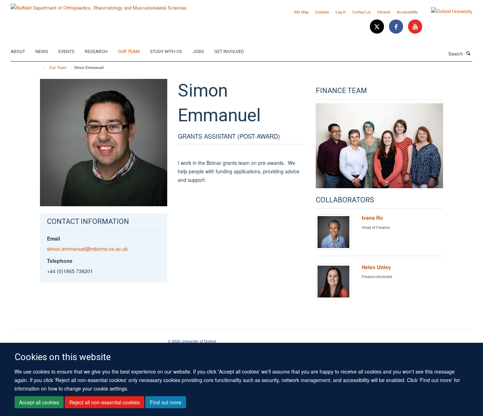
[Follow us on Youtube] (415, 26)
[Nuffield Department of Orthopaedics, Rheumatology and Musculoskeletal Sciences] (99, 5)
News (41, 51)
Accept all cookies (39, 402)
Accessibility (407, 12)
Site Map (301, 12)
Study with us (166, 51)
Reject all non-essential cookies (104, 402)
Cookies (322, 12)
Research (96, 51)
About (18, 51)
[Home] (41, 67)
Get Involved (229, 51)
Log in (341, 12)
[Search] (468, 53)
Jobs (198, 51)
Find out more (165, 402)
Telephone (59, 260)
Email (53, 238)
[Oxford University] (446, 11)
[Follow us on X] (377, 26)
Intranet (383, 12)
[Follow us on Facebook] (397, 26)
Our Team (129, 51)
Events (66, 51)
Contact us (361, 12)
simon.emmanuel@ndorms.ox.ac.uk (87, 248)
